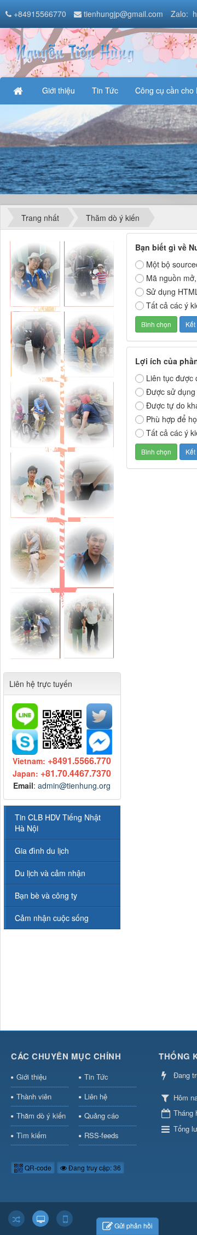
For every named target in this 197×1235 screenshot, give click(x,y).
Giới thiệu (31, 1076)
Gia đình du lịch (42, 850)
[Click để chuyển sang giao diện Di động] (64, 1218)
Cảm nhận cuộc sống (52, 917)
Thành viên (33, 1096)
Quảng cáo (101, 1115)
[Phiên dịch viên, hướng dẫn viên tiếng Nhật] (73, 51)
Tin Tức (96, 1076)
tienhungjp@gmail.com (123, 13)
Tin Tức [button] (105, 90)
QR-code (37, 1167)
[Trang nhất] (19, 90)
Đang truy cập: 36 (94, 1167)
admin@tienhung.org (74, 785)
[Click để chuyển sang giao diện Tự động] (16, 1218)
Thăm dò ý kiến (41, 1115)
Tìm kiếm (31, 1135)
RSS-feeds (101, 1135)
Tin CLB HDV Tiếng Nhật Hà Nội (58, 823)
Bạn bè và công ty (46, 895)
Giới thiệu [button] (58, 90)
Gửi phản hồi (133, 1225)
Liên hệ (95, 1096)
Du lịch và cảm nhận (50, 872)
